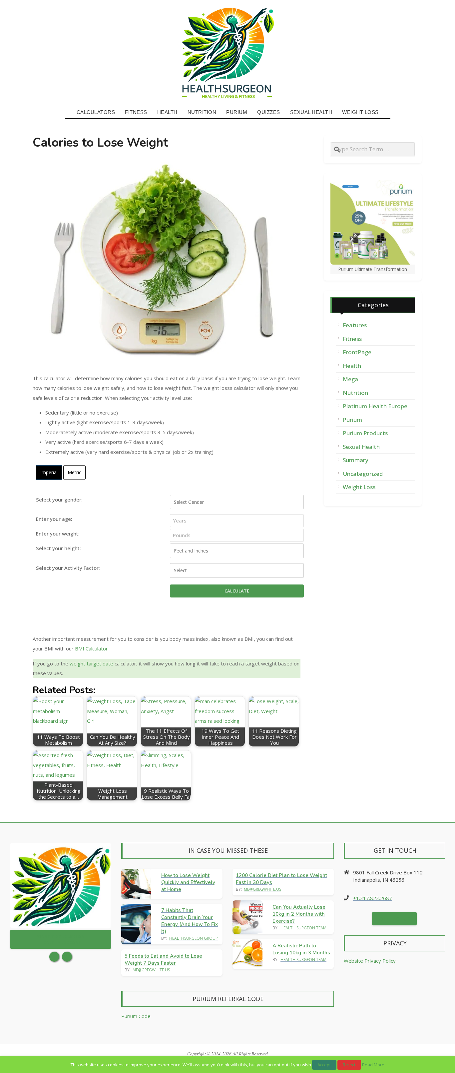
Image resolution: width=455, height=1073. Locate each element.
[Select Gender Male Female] (237, 502)
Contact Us (394, 918)
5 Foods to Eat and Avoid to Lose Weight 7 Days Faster (163, 959)
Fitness (352, 339)
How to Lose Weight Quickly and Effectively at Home (188, 882)
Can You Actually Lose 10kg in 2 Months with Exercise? (298, 914)
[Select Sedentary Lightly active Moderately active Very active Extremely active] (237, 570)
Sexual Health (361, 447)
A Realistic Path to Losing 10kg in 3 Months (301, 949)
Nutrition (355, 393)
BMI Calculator (91, 648)
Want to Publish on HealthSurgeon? (61, 939)
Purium (352, 420)
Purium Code (136, 1016)
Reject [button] (349, 1065)
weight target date (91, 663)
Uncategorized (363, 474)
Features (355, 325)
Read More (373, 1065)
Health (352, 366)
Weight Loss (359, 487)
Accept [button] (324, 1065)
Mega (350, 379)
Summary (355, 460)
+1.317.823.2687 (372, 898)
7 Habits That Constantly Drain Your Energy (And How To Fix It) (189, 921)
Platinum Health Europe (375, 406)
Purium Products (365, 433)
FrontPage (357, 352)
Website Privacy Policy (370, 960)
